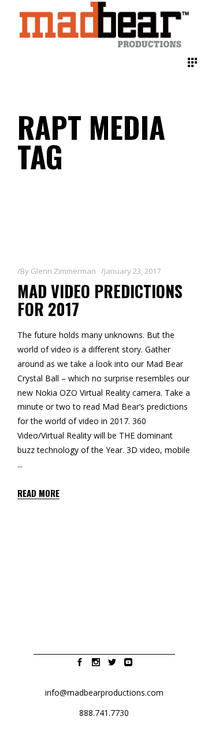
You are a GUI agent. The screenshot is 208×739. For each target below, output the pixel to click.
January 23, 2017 (132, 271)
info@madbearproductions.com (104, 692)
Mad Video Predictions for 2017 (100, 300)
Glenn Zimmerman (63, 271)
